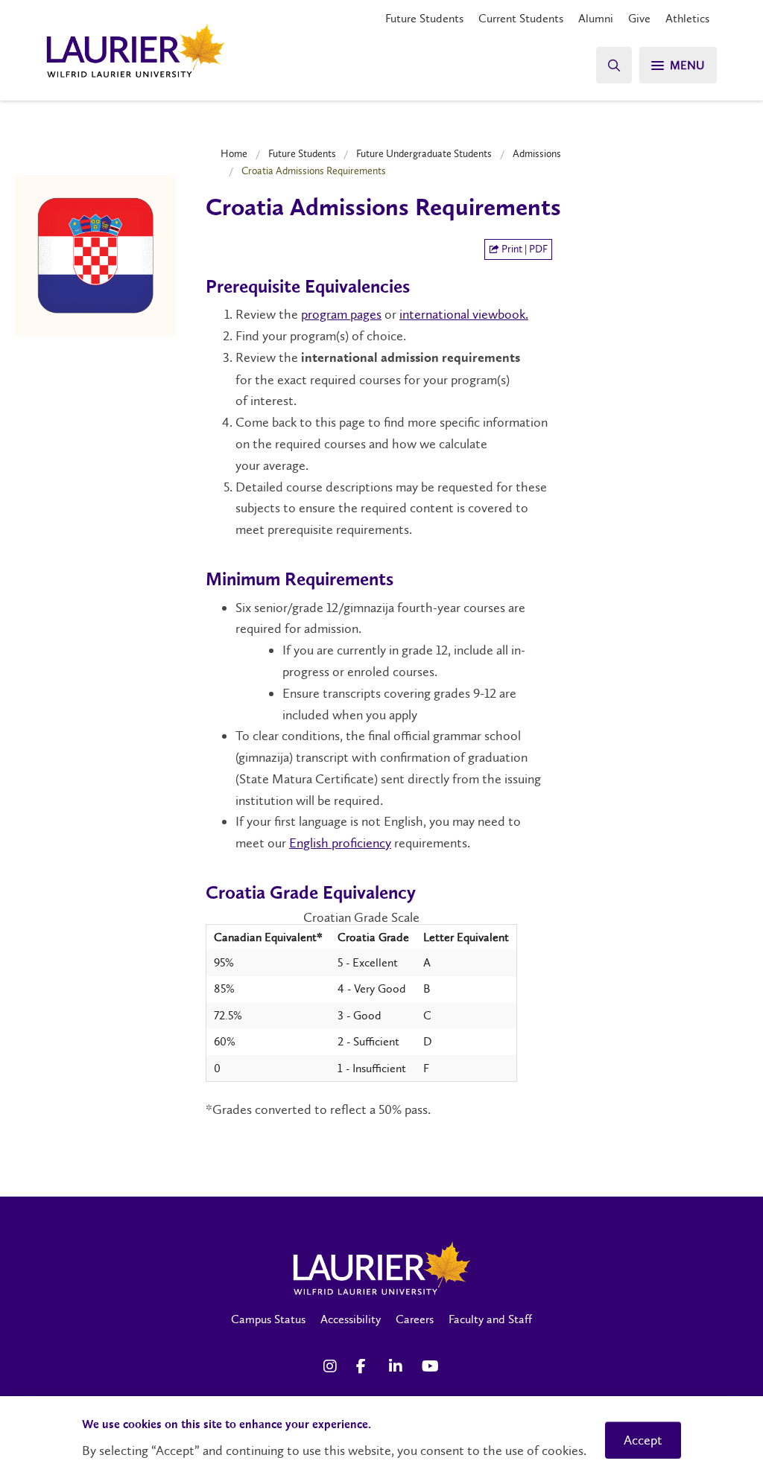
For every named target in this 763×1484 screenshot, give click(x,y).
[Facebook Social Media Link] (365, 1366)
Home (234, 153)
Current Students (520, 18)
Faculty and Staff (490, 1319)
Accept (643, 1440)
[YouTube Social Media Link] (431, 1366)
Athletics (687, 18)
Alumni (595, 18)
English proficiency (340, 843)
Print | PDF (523, 249)
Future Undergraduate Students (424, 153)
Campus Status (268, 1319)
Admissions (537, 153)
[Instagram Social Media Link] (332, 1366)
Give (639, 18)
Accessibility (350, 1319)
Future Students (424, 18)
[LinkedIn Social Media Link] (398, 1366)
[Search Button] (614, 65)
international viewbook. (463, 314)
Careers (415, 1319)
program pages (341, 314)
